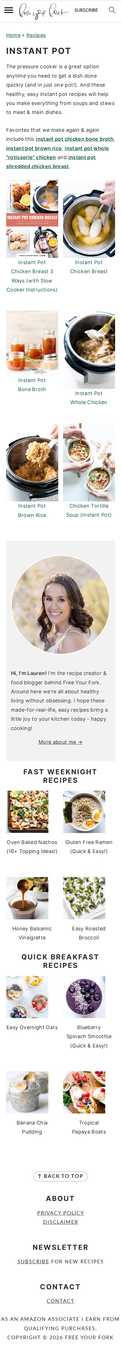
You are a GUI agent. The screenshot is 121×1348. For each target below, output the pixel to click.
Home (13, 35)
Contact (61, 1301)
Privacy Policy (60, 1213)
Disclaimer (60, 1222)
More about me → (60, 742)
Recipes (36, 35)
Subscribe (33, 1261)
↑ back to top (60, 1176)
